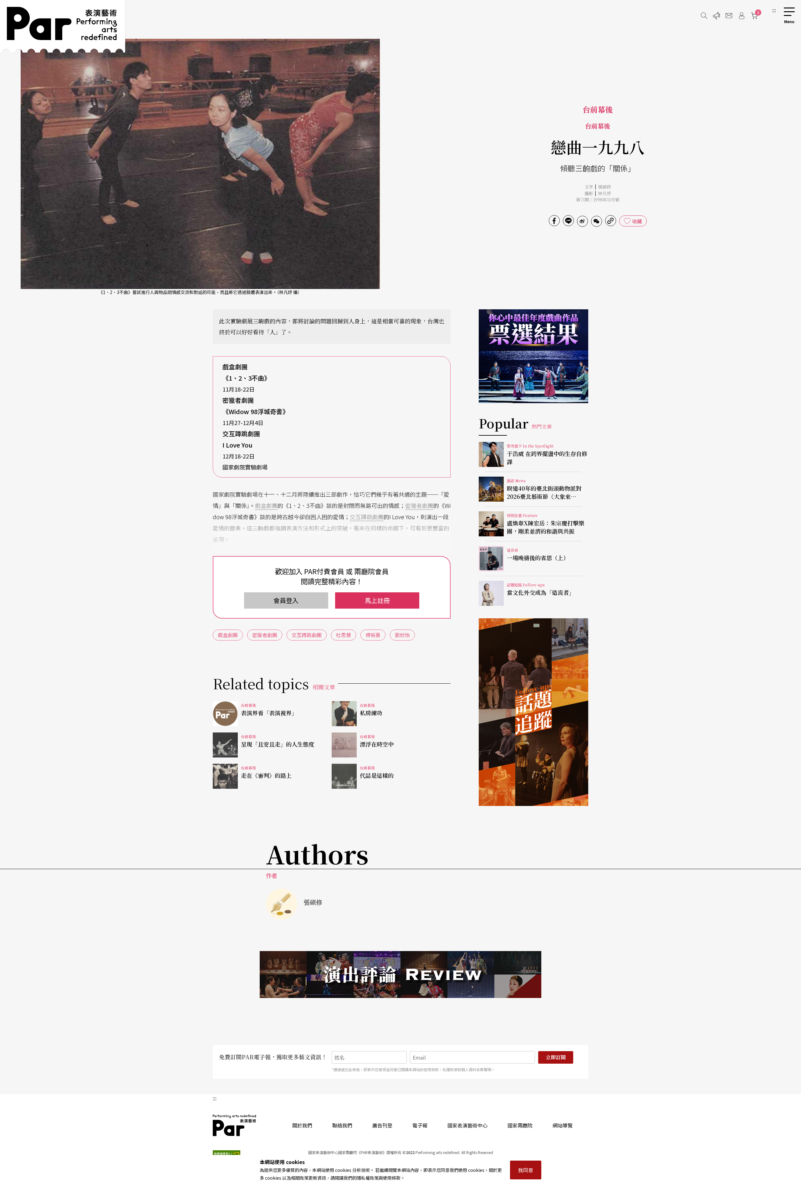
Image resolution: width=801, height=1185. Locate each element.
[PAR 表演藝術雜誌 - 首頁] (62, 26)
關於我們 (302, 1125)
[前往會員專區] (741, 15)
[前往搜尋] (704, 15)
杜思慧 (343, 635)
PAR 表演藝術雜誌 (235, 1125)
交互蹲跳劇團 (367, 517)
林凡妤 (604, 193)
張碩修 (604, 187)
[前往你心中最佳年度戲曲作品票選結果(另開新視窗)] (533, 356)
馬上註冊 (377, 600)
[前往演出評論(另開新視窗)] (400, 974)
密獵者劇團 (419, 505)
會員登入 (285, 600)
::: (774, 10)
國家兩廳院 (520, 1125)
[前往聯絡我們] (729, 15)
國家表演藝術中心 (467, 1125)
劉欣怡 (402, 635)
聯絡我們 (342, 1125)
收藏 (637, 221)
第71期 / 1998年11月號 (598, 199)
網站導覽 (563, 1125)
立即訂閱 (556, 1057)
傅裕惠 (372, 635)
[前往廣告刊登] (716, 15)
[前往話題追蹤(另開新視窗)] (533, 712)
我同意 (525, 1170)
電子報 (419, 1125)
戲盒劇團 (266, 505)
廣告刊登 (382, 1125)
